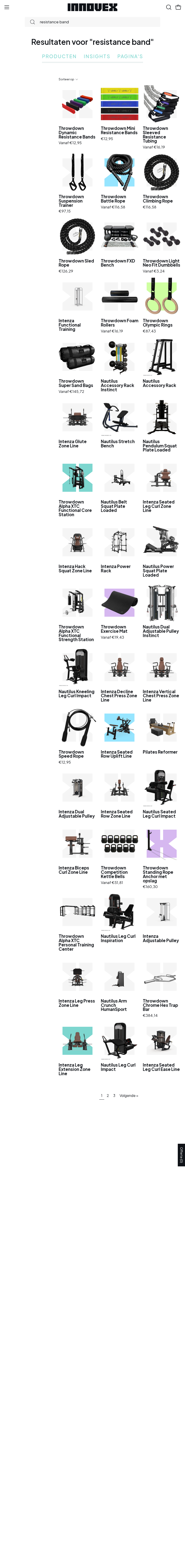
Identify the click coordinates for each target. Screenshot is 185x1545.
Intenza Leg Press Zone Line (77, 1003)
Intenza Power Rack (116, 568)
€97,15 (65, 211)
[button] (168, 7)
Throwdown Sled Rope (76, 263)
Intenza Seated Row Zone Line (117, 814)
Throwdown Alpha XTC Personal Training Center (76, 942)
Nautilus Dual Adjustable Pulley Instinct (161, 631)
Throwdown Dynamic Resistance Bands (77, 132)
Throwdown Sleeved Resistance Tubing (155, 134)
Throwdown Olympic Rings (158, 323)
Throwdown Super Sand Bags (76, 383)
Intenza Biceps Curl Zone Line (74, 870)
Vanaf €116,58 (113, 207)
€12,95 (107, 139)
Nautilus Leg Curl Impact (118, 1067)
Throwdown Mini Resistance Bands (119, 130)
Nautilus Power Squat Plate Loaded (158, 570)
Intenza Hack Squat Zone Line (75, 568)
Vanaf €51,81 (112, 883)
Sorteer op (66, 79)
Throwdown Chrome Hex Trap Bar (160, 1005)
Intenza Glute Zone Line (73, 443)
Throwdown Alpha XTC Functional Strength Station (76, 633)
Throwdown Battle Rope (113, 199)
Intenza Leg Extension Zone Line (74, 1069)
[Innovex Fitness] (92, 7)
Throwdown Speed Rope (71, 754)
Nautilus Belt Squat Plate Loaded (114, 506)
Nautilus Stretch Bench (118, 443)
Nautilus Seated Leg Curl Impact (159, 814)
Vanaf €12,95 (70, 143)
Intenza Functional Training (70, 325)
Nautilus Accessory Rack (159, 383)
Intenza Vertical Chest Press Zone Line (161, 696)
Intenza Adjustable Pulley (161, 938)
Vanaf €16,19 (154, 147)
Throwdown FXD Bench (118, 263)
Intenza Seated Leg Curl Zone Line (159, 506)
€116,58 (149, 207)
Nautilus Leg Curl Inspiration (118, 938)
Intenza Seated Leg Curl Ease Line (161, 1067)
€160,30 (150, 887)
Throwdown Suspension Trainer (71, 201)
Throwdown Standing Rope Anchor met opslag (158, 874)
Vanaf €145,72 (71, 392)
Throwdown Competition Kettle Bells (114, 872)
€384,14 (150, 1015)
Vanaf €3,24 (154, 271)
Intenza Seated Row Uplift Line (117, 754)
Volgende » (129, 1095)
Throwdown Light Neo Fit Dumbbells (161, 263)
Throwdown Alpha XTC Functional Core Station (75, 508)
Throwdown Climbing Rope (158, 199)
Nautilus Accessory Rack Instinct (117, 385)
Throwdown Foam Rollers (119, 323)
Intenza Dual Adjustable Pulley (77, 814)
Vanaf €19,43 (112, 637)
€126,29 (66, 271)
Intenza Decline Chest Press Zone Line (119, 696)
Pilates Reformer (160, 752)
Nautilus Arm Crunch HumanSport (114, 1005)
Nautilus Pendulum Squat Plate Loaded (160, 445)
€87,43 (149, 331)
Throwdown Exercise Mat (114, 629)
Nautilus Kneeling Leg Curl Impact (77, 694)
